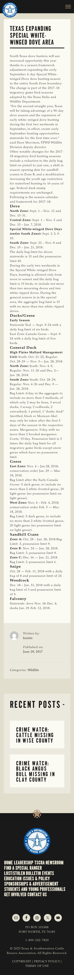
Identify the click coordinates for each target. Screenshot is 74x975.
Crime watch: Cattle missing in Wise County (35, 735)
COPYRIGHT (21, 961)
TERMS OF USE (37, 966)
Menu (66, 6)
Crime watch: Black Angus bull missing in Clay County (35, 771)
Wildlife (33, 670)
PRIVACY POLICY (47, 961)
